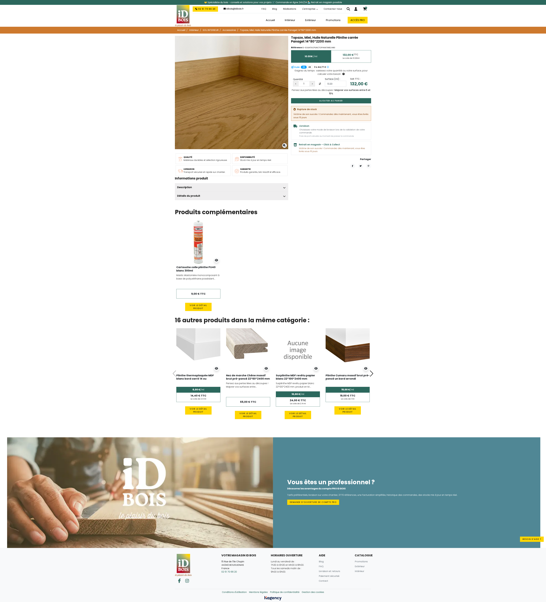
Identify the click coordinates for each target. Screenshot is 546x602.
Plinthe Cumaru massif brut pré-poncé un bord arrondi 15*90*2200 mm (348, 379)
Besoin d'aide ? (532, 539)
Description (184, 187)
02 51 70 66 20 (206, 9)
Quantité (298, 79)
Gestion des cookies (313, 592)
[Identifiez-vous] (356, 9)
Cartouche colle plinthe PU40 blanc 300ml (196, 268)
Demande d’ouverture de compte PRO (313, 502)
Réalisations (289, 9)
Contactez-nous (333, 9)
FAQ (263, 9)
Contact (323, 581)
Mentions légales (258, 592)
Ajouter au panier (331, 100)
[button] (348, 9)
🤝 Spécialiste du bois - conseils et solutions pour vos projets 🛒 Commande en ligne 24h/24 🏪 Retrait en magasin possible (273, 2)
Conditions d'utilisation (234, 592)
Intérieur (194, 30)
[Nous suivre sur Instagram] (187, 581)
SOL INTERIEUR (211, 30)
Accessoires (229, 30)
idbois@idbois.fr (235, 8)
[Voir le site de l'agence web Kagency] (273, 598)
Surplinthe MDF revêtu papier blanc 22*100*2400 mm (295, 377)
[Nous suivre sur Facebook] (179, 581)
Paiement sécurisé (329, 576)
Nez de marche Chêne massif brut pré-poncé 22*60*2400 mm (248, 377)
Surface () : (332, 79)
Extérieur (360, 566)
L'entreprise (308, 9)
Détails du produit (188, 196)
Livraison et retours (329, 571)
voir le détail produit (198, 307)
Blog (274, 9)
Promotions (361, 561)
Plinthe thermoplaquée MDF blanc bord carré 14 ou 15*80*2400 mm (195, 379)
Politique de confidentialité (284, 592)
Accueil (181, 30)
